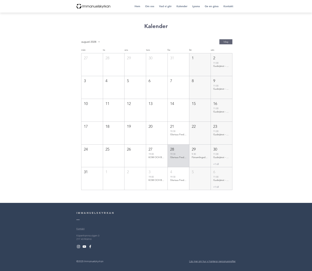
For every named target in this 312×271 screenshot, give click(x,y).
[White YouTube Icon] (84, 246)
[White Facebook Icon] (90, 246)
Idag (226, 41)
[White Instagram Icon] (78, 246)
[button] (92, 64)
